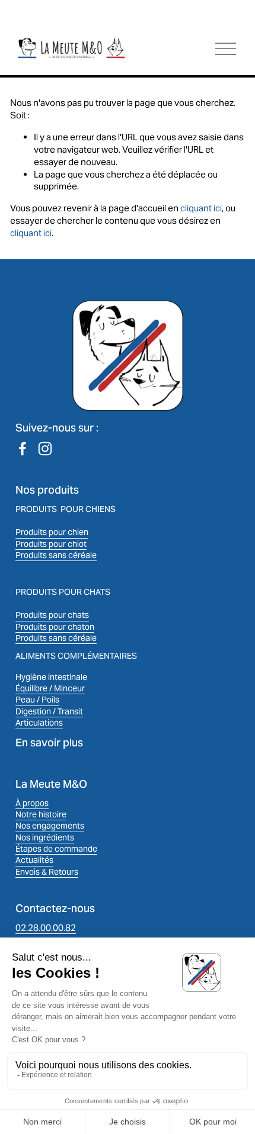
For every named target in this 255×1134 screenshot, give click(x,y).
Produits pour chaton (54, 626)
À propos (32, 803)
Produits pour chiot (51, 544)
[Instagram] (45, 449)
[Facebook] (22, 449)
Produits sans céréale (56, 555)
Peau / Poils (37, 699)
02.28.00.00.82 (45, 927)
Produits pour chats (52, 615)
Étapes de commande (56, 848)
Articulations (39, 722)
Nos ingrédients (44, 837)
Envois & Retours (46, 871)
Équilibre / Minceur (50, 688)
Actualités (34, 860)
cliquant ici (201, 208)
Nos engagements (49, 825)
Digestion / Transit (49, 711)
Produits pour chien (51, 532)
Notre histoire (40, 814)
